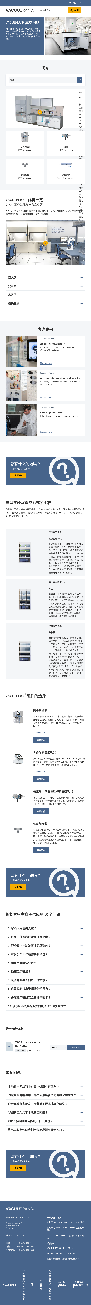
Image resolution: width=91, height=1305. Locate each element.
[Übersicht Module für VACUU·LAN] (66, 137)
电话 (8, 1243)
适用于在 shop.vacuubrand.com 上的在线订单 (65, 1229)
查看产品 (41, 740)
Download (76, 1047)
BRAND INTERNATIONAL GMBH (61, 1253)
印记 (32, 1284)
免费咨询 (18, 475)
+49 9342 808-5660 (25, 1250)
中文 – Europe (77, 3)
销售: (8, 1246)
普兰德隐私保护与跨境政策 (24, 1285)
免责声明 (41, 1285)
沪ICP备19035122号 (62, 1285)
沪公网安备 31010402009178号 (80, 1285)
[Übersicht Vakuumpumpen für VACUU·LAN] (25, 137)
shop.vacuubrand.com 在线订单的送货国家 (65, 1237)
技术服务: (10, 1250)
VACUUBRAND (9, 1285)
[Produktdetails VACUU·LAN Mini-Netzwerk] (66, 165)
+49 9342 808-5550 (25, 1246)
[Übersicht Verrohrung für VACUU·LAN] (25, 165)
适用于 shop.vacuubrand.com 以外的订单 (65, 1222)
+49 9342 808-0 (24, 1243)
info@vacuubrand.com (16, 1235)
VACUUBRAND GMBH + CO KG (60, 1248)
